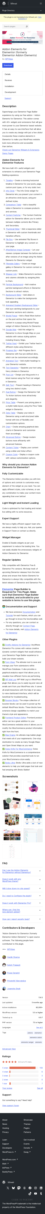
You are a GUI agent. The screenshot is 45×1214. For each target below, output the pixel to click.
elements (38, 1042)
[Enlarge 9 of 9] (18, 847)
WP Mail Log (10, 679)
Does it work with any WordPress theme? (11, 880)
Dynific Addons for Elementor (17, 645)
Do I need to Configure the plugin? (17, 896)
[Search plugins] (26, 26)
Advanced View (9, 1049)
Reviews (8, 80)
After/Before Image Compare (18, 250)
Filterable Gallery (13, 264)
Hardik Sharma (13, 957)
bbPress (7, 1168)
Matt (5, 1164)
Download (8, 65)
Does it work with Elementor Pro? (16, 903)
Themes (27, 1124)
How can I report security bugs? (16, 919)
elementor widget (27, 1042)
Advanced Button (13, 437)
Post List (9, 375)
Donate (28, 1148)
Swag (27, 1152)
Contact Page (29, 626)
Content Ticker (12, 447)
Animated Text (12, 361)
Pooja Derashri (13, 973)
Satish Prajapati (13, 965)
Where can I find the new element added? (11, 911)
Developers (7, 1148)
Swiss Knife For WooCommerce (18, 749)
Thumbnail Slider (13, 229)
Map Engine (10, 735)
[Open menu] (41, 3)
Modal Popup (11, 316)
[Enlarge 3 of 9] (18, 799)
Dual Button (11, 392)
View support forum (10, 1105)
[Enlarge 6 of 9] (39, 815)
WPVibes (9, 59)
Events (27, 1144)
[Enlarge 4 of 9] (39, 799)
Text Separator (12, 368)
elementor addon (36, 1037)
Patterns (27, 1132)
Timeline (9, 180)
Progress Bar (11, 350)
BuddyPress (8, 1172)
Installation (9, 86)
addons (30, 1033)
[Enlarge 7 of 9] (18, 831)
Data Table (10, 413)
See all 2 (39, 1027)
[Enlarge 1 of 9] (18, 783)
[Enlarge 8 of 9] (39, 831)
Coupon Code (12, 454)
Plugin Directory (8, 10)
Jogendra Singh (13, 988)
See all (40, 1088)
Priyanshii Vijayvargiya (16, 981)
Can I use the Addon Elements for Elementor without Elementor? (16, 871)
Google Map (11, 329)
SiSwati (11, 1182)
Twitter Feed (11, 343)
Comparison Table (13, 205)
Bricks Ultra (10, 763)
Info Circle (10, 191)
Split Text (10, 385)
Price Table (10, 402)
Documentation (29, 612)
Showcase (28, 1120)
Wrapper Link (11, 274)
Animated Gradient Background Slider (22, 305)
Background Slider (13, 295)
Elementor (8, 589)
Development (10, 92)
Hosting (5, 1128)
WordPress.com (10, 1159)
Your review (7, 1088)
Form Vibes (10, 662)
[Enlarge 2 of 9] (39, 783)
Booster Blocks (11, 700)
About (4, 1120)
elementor (38, 1033)
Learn (4, 1140)
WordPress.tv (9, 1152)
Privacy (5, 1132)
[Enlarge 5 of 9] (18, 815)
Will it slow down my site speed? (16, 888)
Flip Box (9, 239)
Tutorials (9, 615)
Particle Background (14, 284)
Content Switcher (13, 215)
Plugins (27, 1128)
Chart (8, 427)
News (4, 1124)
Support (8, 98)
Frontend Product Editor (15, 718)
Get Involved (29, 1140)
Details (7, 74)
